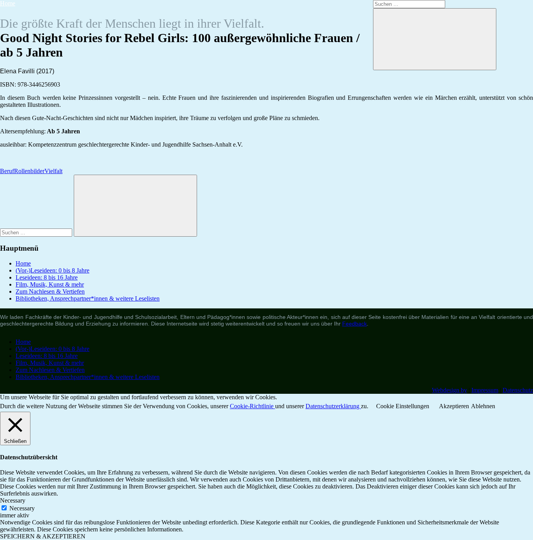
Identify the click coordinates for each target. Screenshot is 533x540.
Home (7, 3)
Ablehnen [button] (483, 406)
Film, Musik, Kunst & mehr (50, 284)
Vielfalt (53, 171)
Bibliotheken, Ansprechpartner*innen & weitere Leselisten (88, 298)
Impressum (484, 390)
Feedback (354, 323)
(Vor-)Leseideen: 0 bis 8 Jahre (52, 270)
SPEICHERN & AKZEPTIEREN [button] (42, 536)
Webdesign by (449, 390)
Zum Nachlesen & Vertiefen (50, 291)
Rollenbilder (29, 171)
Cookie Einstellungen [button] (402, 406)
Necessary (22, 508)
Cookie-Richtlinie (252, 406)
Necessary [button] (12, 500)
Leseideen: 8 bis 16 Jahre (47, 277)
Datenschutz (518, 390)
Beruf (7, 171)
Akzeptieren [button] (454, 406)
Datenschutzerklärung (333, 406)
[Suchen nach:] (37, 232)
